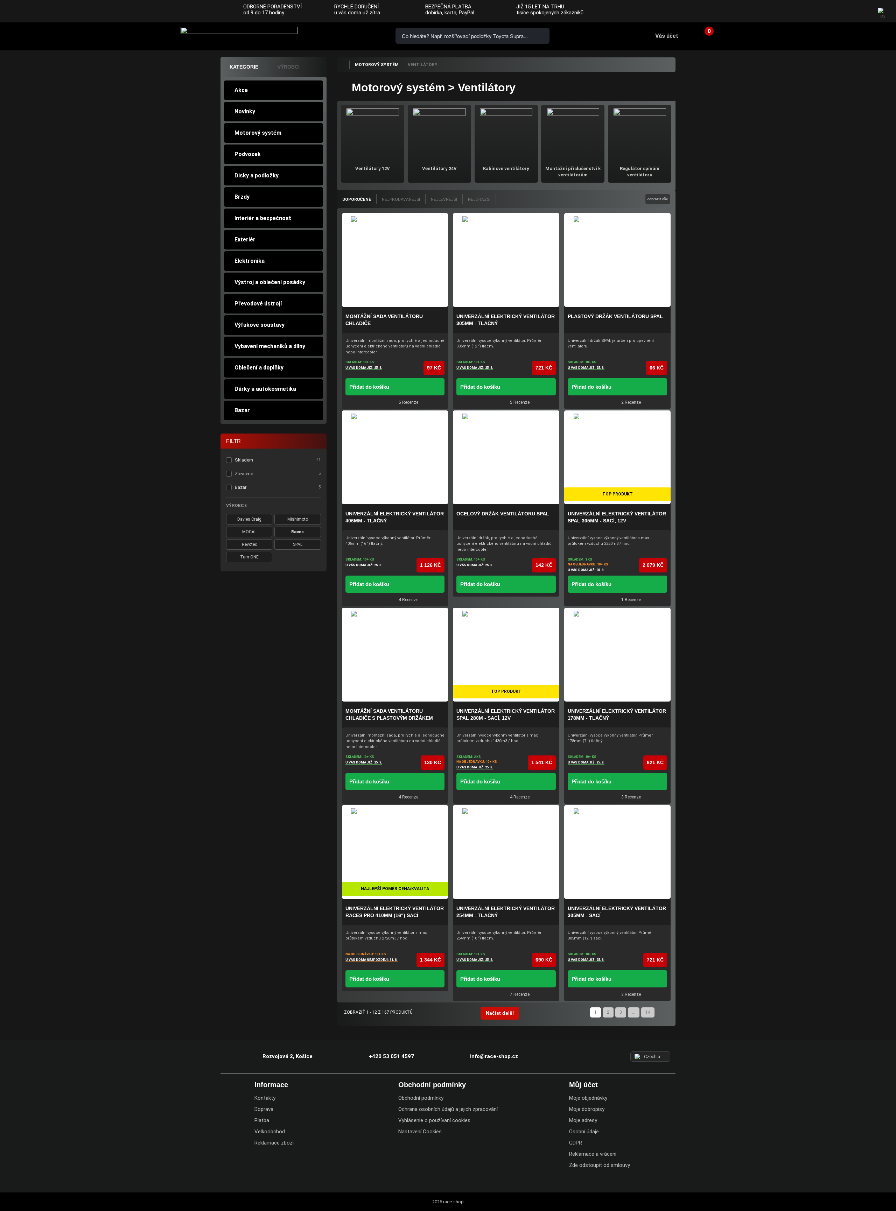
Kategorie (244, 67)
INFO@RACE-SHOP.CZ (352, 35)
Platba (261, 1120)
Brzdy (242, 196)
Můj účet (583, 1085)
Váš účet (666, 36)
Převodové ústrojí (258, 303)
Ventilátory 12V (372, 168)
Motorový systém (257, 132)
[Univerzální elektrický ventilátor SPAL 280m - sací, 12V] (506, 655)
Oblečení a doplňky (259, 367)
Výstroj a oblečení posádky (269, 282)
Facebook (834, 11)
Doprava (263, 1109)
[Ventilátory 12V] (372, 134)
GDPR (575, 1143)
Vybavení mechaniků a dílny (269, 346)
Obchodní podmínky (420, 1098)
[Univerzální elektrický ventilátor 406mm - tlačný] (395, 457)
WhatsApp (372, 35)
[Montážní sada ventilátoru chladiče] (395, 260)
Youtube (861, 11)
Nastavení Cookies (420, 1131)
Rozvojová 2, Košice (287, 1056)
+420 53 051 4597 (332, 35)
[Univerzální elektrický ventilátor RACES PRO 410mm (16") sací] (395, 852)
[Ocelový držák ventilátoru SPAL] (506, 457)
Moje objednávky (588, 1098)
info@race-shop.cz (494, 1056)
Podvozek (247, 154)
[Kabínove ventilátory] (506, 134)
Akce (241, 90)
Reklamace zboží (274, 1143)
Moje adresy (583, 1120)
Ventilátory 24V (439, 168)
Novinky (244, 111)
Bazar (242, 410)
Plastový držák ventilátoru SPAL (615, 316)
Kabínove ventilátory (506, 168)
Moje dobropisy (586, 1109)
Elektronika (249, 261)
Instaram (847, 11)
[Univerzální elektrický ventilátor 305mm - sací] (617, 852)
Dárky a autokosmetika (265, 389)
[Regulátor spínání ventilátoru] (639, 134)
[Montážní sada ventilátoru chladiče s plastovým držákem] (395, 655)
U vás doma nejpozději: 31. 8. (371, 960)
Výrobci (289, 67)
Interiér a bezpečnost (262, 218)
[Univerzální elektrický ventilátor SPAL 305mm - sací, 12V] (617, 457)
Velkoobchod (269, 1131)
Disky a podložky (256, 175)
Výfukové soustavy (259, 325)
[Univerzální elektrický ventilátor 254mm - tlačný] (506, 852)
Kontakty (264, 1098)
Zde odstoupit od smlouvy (599, 1165)
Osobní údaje (584, 1131)
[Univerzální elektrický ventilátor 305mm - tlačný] (506, 260)
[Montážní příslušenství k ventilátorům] (572, 134)
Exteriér (244, 239)
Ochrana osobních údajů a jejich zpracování (448, 1109)
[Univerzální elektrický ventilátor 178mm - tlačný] (617, 655)
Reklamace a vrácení (592, 1154)
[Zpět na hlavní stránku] (343, 65)
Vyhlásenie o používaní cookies (434, 1120)
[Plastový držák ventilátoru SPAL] (617, 260)
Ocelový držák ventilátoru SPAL (502, 513)
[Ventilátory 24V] (439, 134)
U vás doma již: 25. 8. (363, 367)
